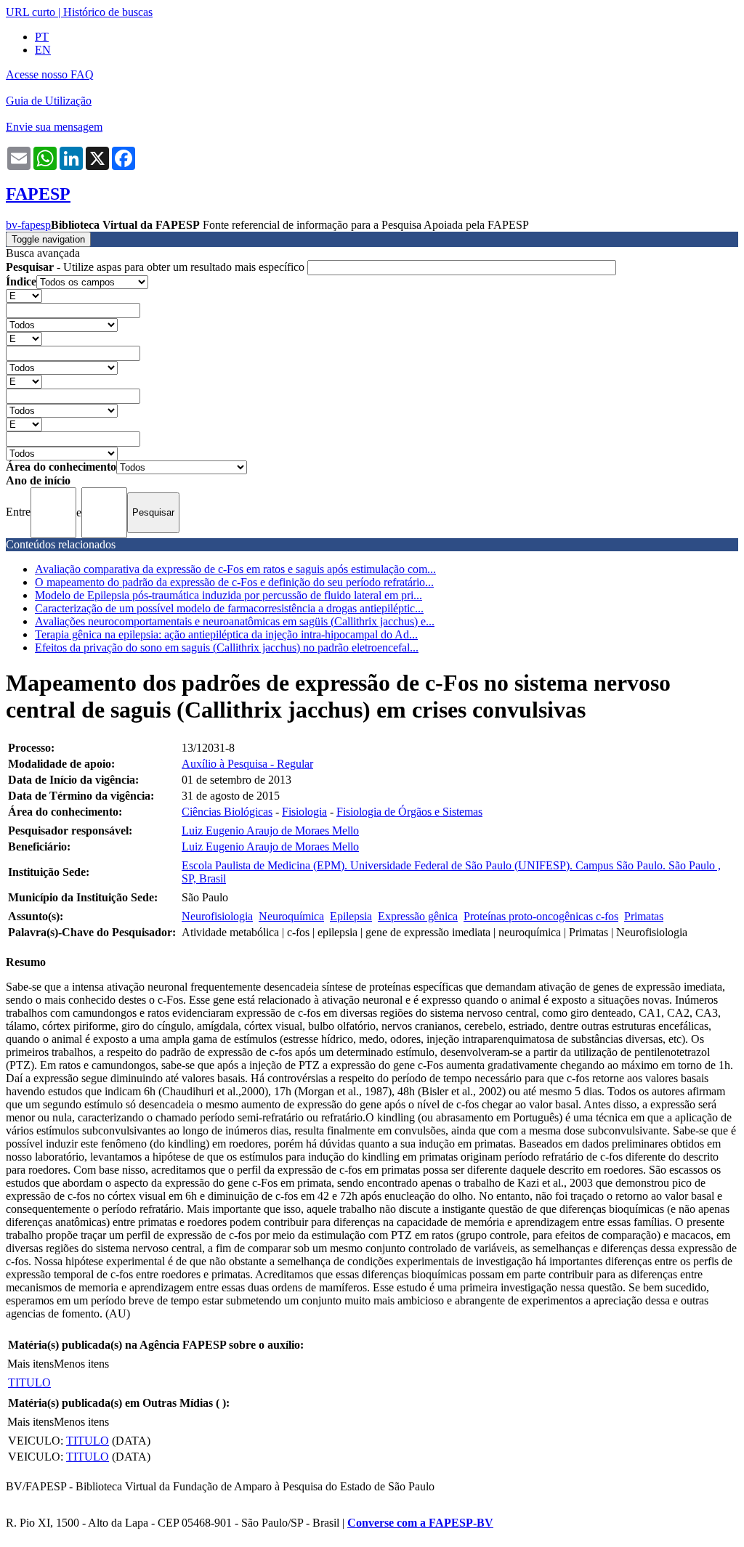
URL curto (30, 12)
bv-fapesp (28, 225)
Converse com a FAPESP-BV (420, 1522)
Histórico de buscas (108, 12)
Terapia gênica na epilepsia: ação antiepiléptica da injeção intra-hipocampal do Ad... (226, 634)
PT (42, 37)
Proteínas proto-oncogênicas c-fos (541, 916)
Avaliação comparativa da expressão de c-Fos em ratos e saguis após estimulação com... (235, 569)
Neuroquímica (291, 916)
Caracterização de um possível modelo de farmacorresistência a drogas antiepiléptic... (229, 608)
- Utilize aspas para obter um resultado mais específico (156, 267)
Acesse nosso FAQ (50, 74)
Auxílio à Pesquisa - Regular (247, 764)
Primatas (643, 916)
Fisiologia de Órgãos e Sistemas (409, 811)
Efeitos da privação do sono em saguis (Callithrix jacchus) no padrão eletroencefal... (226, 647)
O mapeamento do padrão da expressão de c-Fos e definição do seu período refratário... (234, 582)
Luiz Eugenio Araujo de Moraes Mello (270, 830)
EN (43, 50)
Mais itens (30, 1363)
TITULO (29, 1382)
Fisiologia (304, 811)
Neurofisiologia (217, 916)
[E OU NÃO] (24, 295)
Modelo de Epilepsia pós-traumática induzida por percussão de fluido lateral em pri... (228, 595)
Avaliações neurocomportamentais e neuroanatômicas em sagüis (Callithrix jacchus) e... (234, 621)
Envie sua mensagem (54, 127)
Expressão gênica (418, 916)
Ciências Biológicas (227, 811)
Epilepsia (351, 916)
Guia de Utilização (49, 100)
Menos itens (81, 1363)
